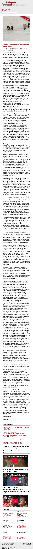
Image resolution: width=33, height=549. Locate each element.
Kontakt (4, 11)
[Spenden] (24, 19)
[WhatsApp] (10, 49)
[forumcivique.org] (16, 7)
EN (9, 9)
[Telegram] (8, 49)
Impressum (21, 545)
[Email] (4, 49)
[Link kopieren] (12, 50)
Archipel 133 (24, 48)
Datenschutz (28, 545)
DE (3, 9)
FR (6, 9)
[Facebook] (6, 49)
